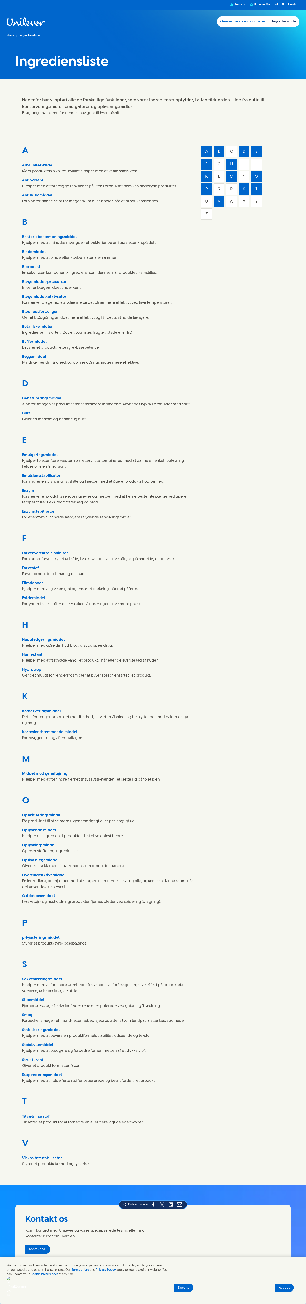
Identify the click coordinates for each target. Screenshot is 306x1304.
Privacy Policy (106, 1270)
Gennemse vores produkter (242, 21)
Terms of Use (80, 1270)
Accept (284, 1287)
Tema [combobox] (238, 4)
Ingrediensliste (284, 21)
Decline (183, 1287)
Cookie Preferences (44, 1274)
